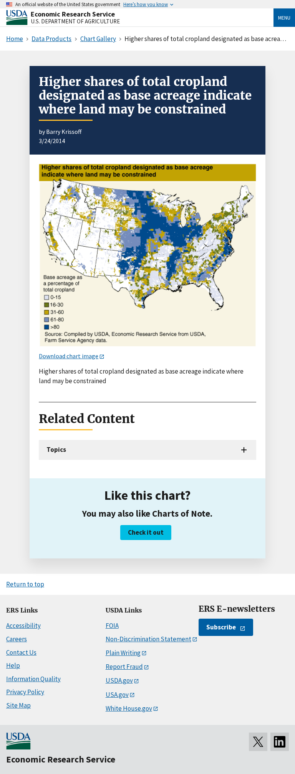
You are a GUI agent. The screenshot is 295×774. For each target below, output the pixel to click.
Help (13, 665)
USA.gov (117, 694)
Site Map (18, 705)
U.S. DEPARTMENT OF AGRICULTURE (75, 21)
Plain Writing (123, 653)
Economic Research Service (73, 14)
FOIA (112, 625)
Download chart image (68, 356)
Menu (284, 17)
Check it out (146, 532)
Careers (16, 639)
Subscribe (221, 627)
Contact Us (21, 652)
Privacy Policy (25, 692)
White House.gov (129, 708)
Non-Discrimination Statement (148, 639)
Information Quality (33, 679)
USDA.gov (119, 680)
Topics (56, 449)
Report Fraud (124, 666)
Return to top (25, 584)
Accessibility (23, 625)
